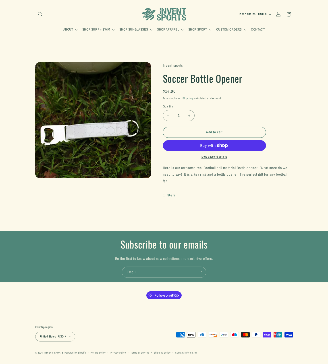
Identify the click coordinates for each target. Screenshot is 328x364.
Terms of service (140, 352)
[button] (40, 14)
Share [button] (171, 195)
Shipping (188, 98)
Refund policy (98, 352)
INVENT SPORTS (54, 352)
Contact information (186, 352)
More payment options (214, 156)
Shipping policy (162, 352)
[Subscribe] (201, 272)
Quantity (168, 106)
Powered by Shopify (75, 352)
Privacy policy (118, 352)
